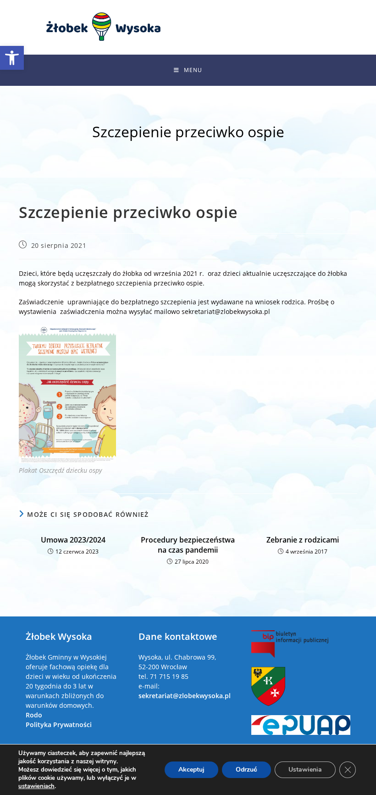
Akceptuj (191, 769)
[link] (12, 58)
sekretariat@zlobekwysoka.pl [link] (184, 695)
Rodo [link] (34, 715)
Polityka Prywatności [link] (59, 724)
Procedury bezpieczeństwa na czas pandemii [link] (188, 545)
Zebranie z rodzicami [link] (302, 540)
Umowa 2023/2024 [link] (73, 540)
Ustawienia (305, 769)
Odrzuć (246, 769)
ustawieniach (36, 786)
